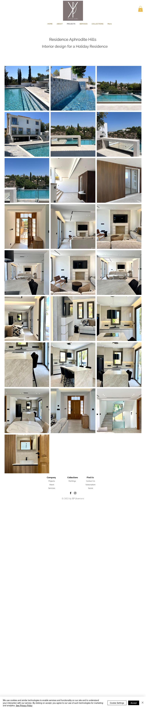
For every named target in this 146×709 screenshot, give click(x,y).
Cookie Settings (117, 702)
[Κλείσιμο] (142, 703)
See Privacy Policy (24, 705)
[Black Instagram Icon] (75, 493)
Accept (134, 702)
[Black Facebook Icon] (70, 493)
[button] (140, 9)
